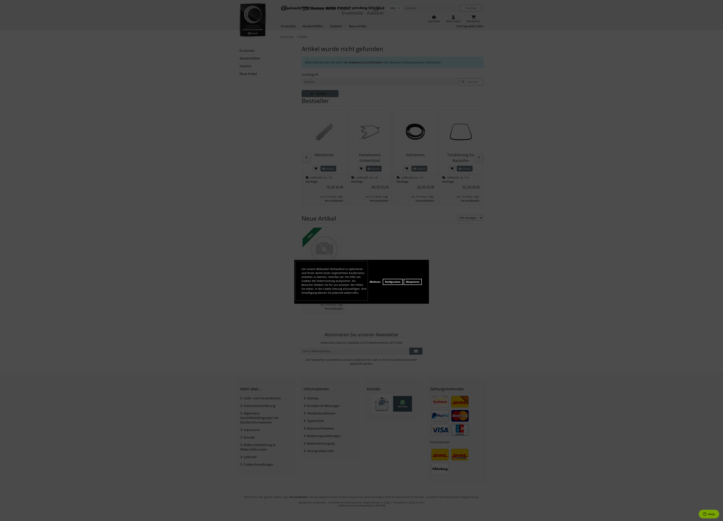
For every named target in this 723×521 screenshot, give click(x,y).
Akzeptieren (412, 281)
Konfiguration (392, 281)
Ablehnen (375, 281)
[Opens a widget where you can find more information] (709, 514)
